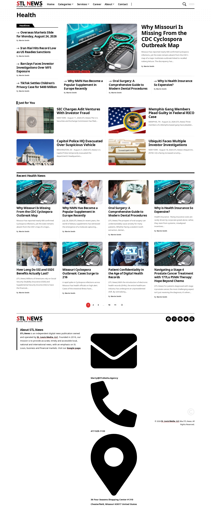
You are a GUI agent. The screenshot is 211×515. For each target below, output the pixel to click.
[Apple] (186, 319)
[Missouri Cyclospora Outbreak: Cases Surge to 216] (82, 254)
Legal (112, 164)
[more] (131, 4)
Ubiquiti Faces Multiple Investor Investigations (168, 143)
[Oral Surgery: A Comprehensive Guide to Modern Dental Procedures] (128, 192)
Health (85, 72)
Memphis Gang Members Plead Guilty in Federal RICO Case (171, 113)
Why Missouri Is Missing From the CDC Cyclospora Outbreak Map (164, 36)
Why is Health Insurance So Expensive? (173, 83)
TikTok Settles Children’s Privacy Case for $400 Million (37, 85)
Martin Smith (149, 66)
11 (115, 305)
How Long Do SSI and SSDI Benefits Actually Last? (35, 271)
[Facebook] (168, 319)
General (114, 132)
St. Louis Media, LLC (47, 337)
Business (22, 132)
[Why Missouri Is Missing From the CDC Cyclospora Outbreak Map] (102, 48)
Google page (74, 348)
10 (109, 305)
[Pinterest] (180, 319)
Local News (74, 72)
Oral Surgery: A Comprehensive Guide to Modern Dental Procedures (128, 84)
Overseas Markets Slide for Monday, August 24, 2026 (37, 34)
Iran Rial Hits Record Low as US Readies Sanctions (36, 50)
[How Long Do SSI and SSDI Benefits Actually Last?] (37, 254)
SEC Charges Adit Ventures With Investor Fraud (78, 111)
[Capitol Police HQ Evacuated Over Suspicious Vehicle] (35, 152)
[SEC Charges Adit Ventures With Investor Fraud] (35, 120)
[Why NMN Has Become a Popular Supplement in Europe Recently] (82, 192)
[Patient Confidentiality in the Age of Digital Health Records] (128, 254)
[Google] (191, 319)
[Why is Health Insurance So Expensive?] (174, 192)
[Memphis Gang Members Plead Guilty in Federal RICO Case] (127, 120)
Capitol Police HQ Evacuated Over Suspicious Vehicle (80, 143)
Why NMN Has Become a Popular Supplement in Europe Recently (83, 84)
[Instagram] (174, 319)
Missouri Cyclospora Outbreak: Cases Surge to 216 (80, 273)
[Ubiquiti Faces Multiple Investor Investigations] (127, 152)
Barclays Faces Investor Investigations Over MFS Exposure (35, 67)
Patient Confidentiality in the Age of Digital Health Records (126, 273)
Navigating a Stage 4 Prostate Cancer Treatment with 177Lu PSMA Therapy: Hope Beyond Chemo (173, 275)
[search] (184, 4)
